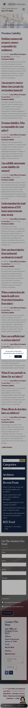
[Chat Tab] (14, 354)
